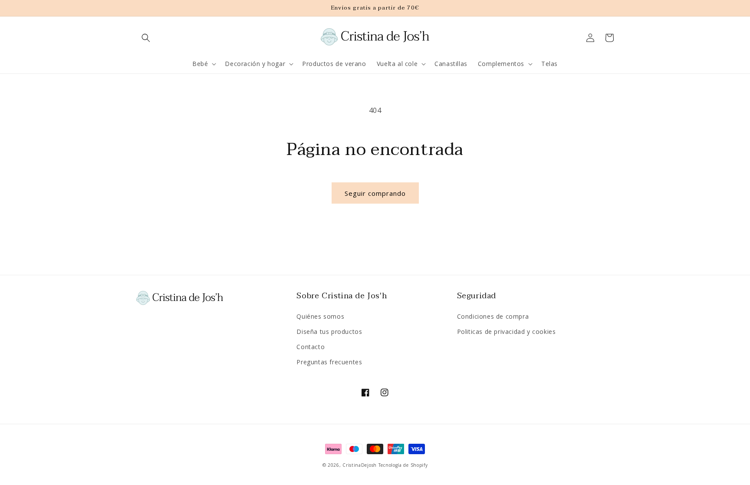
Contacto (310, 347)
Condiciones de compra (493, 316)
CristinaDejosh (359, 465)
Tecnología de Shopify (403, 465)
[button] (145, 37)
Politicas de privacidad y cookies (506, 331)
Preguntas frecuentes (329, 362)
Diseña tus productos (329, 331)
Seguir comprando (375, 193)
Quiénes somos (320, 316)
